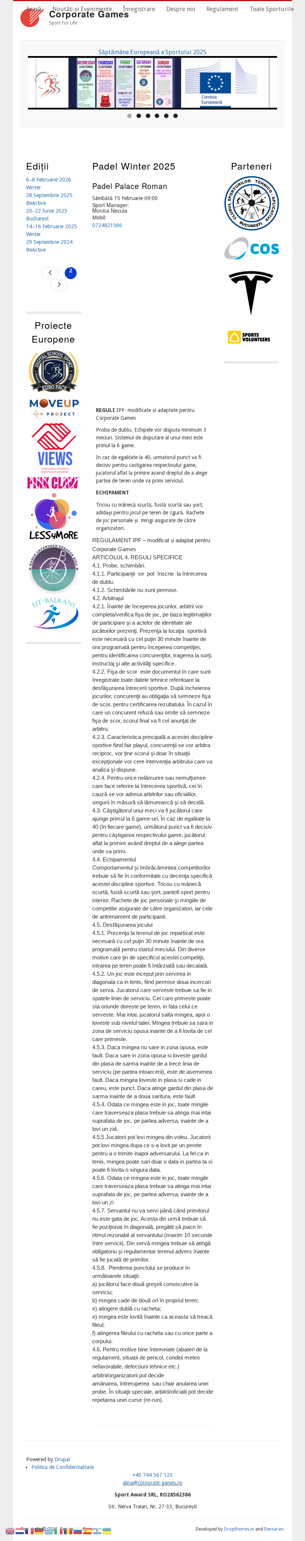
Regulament (222, 9)
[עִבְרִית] (97, 1531)
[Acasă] (32, 19)
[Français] (30, 1531)
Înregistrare (139, 9)
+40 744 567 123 (152, 1475)
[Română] (68, 1531)
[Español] (88, 1531)
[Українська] (107, 1531)
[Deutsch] (39, 1531)
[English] (10, 1531)
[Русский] (78, 1531)
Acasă (33, 9)
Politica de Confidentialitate (62, 1467)
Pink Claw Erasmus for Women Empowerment (201, 52)
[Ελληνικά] (49, 1531)
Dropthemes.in (239, 1529)
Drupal (62, 1459)
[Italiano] (59, 1531)
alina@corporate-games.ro (152, 1483)
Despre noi (180, 9)
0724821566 (107, 225)
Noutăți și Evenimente (82, 9)
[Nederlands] (20, 1531)
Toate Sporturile (272, 9)
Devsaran (273, 1529)
